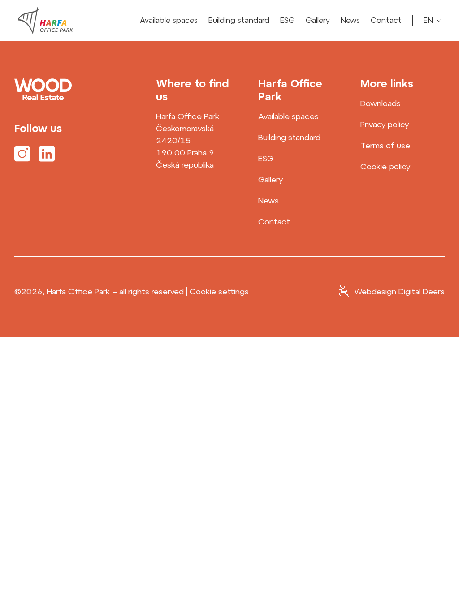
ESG (287, 20)
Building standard (238, 20)
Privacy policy (384, 124)
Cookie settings (219, 291)
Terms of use (385, 145)
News (350, 20)
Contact (386, 20)
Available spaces (169, 20)
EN (430, 20)
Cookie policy (385, 166)
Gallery (318, 20)
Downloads (380, 103)
